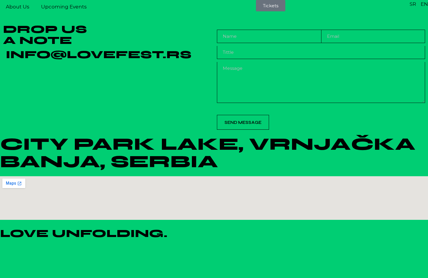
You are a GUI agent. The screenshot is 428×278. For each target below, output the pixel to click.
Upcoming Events (64, 7)
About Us (17, 7)
